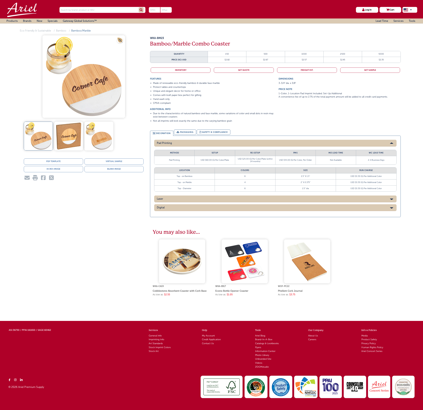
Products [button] (12, 20)
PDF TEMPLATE (53, 161)
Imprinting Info (156, 339)
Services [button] (398, 20)
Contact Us (208, 343)
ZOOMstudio (262, 367)
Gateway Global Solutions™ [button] (80, 20)
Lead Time (382, 20)
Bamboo (61, 30)
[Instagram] (15, 379)
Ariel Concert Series (371, 351)
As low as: (161, 294)
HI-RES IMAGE (53, 169)
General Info (155, 335)
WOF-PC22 (283, 286)
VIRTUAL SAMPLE (114, 161)
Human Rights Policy (372, 347)
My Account (208, 335)
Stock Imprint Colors (160, 347)
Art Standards (156, 343)
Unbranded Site (263, 359)
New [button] (39, 20)
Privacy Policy (368, 343)
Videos (258, 363)
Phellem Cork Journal (290, 291)
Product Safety (369, 339)
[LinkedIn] (21, 379)
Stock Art (154, 351)
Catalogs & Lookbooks (267, 343)
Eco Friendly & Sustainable (35, 30)
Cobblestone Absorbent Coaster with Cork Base (180, 291)
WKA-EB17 (220, 286)
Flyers (258, 347)
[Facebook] (9, 379)
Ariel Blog (260, 335)
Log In (368, 9)
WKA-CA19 (158, 286)
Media (364, 335)
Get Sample (370, 70)
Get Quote (244, 70)
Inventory (180, 70)
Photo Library (262, 355)
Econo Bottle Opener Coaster (231, 291)
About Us (313, 335)
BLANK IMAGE (114, 169)
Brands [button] (27, 20)
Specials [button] (53, 20)
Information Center (265, 351)
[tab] (161, 133)
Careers (312, 339)
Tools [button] (412, 20)
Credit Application (211, 339)
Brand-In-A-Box (263, 339)
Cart (392, 9)
